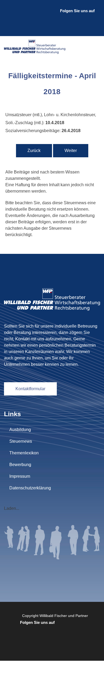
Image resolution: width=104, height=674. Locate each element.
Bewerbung (20, 464)
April (12, 107)
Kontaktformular (30, 388)
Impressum (19, 476)
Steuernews (20, 441)
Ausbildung (20, 429)
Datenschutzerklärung (30, 488)
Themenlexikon (24, 453)
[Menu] (94, 46)
